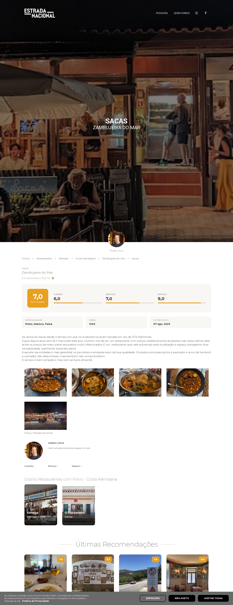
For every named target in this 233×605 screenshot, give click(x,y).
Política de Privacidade (35, 601)
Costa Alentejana (86, 258)
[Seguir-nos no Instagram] (197, 13)
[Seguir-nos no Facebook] (206, 13)
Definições (153, 598)
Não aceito (182, 598)
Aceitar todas (213, 598)
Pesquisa (162, 13)
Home (26, 258)
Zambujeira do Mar (113, 258)
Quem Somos (182, 13)
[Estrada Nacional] (40, 13)
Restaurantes (44, 258)
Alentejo (64, 258)
